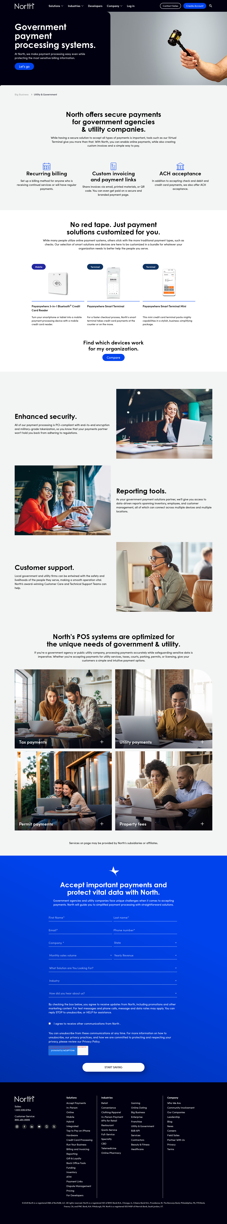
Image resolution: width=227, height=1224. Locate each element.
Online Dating (139, 1107)
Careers (171, 1130)
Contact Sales (170, 5)
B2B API (135, 1130)
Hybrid (70, 1121)
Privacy (171, 1144)
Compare (113, 357)
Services (135, 1135)
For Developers (74, 1195)
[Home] (25, 6)
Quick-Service (109, 1129)
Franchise (136, 1121)
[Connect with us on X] (54, 1126)
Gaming (135, 1103)
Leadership (173, 1116)
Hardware (72, 1135)
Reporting (72, 1153)
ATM (68, 1176)
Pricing (70, 1190)
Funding (71, 1167)
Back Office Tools (76, 1163)
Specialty (106, 1139)
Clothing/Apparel (111, 1112)
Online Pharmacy (111, 1152)
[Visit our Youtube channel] (39, 1126)
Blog (169, 1121)
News (170, 1126)
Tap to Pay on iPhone (78, 1130)
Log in (131, 5)
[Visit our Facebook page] (24, 1126)
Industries (74, 5)
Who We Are (174, 1103)
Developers (95, 5)
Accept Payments (76, 1103)
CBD (103, 1143)
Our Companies (176, 1112)
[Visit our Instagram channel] (17, 1126)
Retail (104, 1103)
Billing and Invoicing (77, 1149)
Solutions (54, 5)
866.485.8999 (22, 1119)
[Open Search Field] (210, 6)
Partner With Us (176, 1139)
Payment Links (74, 1181)
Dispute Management (78, 1186)
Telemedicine (108, 1148)
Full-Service (108, 1134)
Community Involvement (180, 1107)
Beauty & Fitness (140, 1144)
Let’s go (24, 66)
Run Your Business (76, 1144)
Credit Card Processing (79, 1139)
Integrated (72, 1126)
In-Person (72, 1107)
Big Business (138, 1112)
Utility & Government (142, 1126)
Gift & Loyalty (73, 1158)
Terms (170, 1149)
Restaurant (107, 1125)
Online (70, 1112)
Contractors (137, 1139)
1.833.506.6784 (23, 1109)
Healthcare (137, 1149)
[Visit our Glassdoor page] (46, 1126)
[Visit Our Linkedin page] (31, 1126)
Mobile (70, 1116)
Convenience (108, 1107)
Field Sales (173, 1135)
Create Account (194, 5)
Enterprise (137, 1116)
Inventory (71, 1172)
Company (113, 5)
